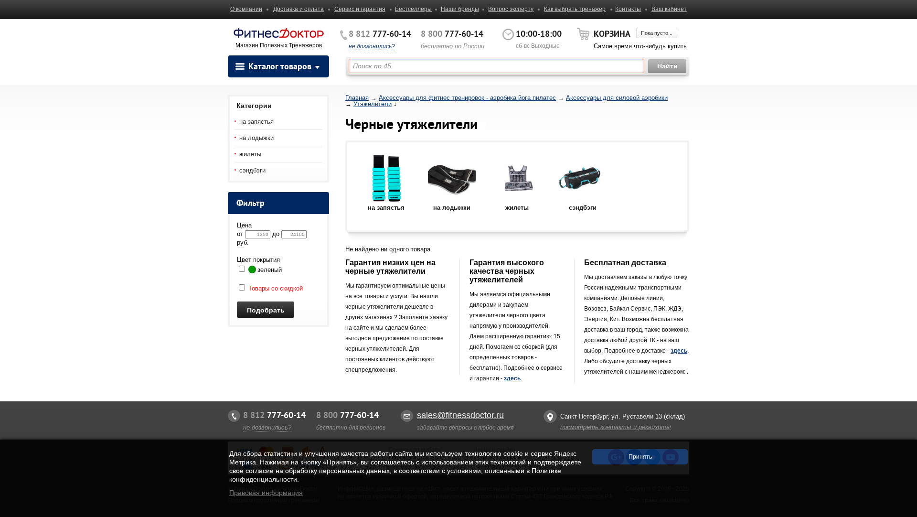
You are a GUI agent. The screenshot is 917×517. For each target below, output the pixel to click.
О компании (246, 9)
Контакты (628, 9)
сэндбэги (252, 170)
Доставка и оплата (298, 9)
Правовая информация (266, 492)
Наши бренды (460, 9)
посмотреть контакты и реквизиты (615, 427)
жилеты (250, 154)
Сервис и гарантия (359, 9)
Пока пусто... (656, 33)
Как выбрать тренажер (575, 9)
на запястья (256, 121)
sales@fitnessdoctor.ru (460, 415)
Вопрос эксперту (510, 9)
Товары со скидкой (274, 288)
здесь (512, 378)
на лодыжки (256, 137)
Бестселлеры (413, 9)
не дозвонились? (372, 46)
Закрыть (901, 512)
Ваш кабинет (669, 9)
